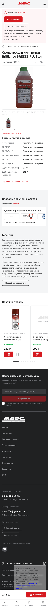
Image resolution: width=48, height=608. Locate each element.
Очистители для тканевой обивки (14, 333)
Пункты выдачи (9, 445)
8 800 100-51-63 (11, 495)
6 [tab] (27, 361)
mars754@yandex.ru (13, 511)
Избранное (29, 605)
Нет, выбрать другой (16, 26)
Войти (16, 605)
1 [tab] (16, 361)
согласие (13, 403)
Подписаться (24, 399)
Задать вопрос (10, 535)
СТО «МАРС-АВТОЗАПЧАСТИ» (19, 563)
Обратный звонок (12, 528)
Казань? (22, 12)
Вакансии (6, 469)
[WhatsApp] (40, 65)
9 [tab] (32, 361)
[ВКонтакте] (32, 65)
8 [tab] (30, 361)
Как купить (7, 433)
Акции (5, 427)
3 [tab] (21, 361)
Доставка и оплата (10, 439)
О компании (7, 463)
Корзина (43, 605)
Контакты (6, 457)
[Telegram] (28, 65)
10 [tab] (34, 361)
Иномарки (6, 451)
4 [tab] (23, 361)
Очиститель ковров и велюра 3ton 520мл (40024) (13, 338)
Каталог (5, 605)
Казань (16, 203)
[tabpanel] (15, 332)
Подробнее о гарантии (15, 283)
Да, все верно (13, 19)
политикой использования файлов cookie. (27, 586)
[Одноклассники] (36, 65)
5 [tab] (25, 361)
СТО (4, 475)
